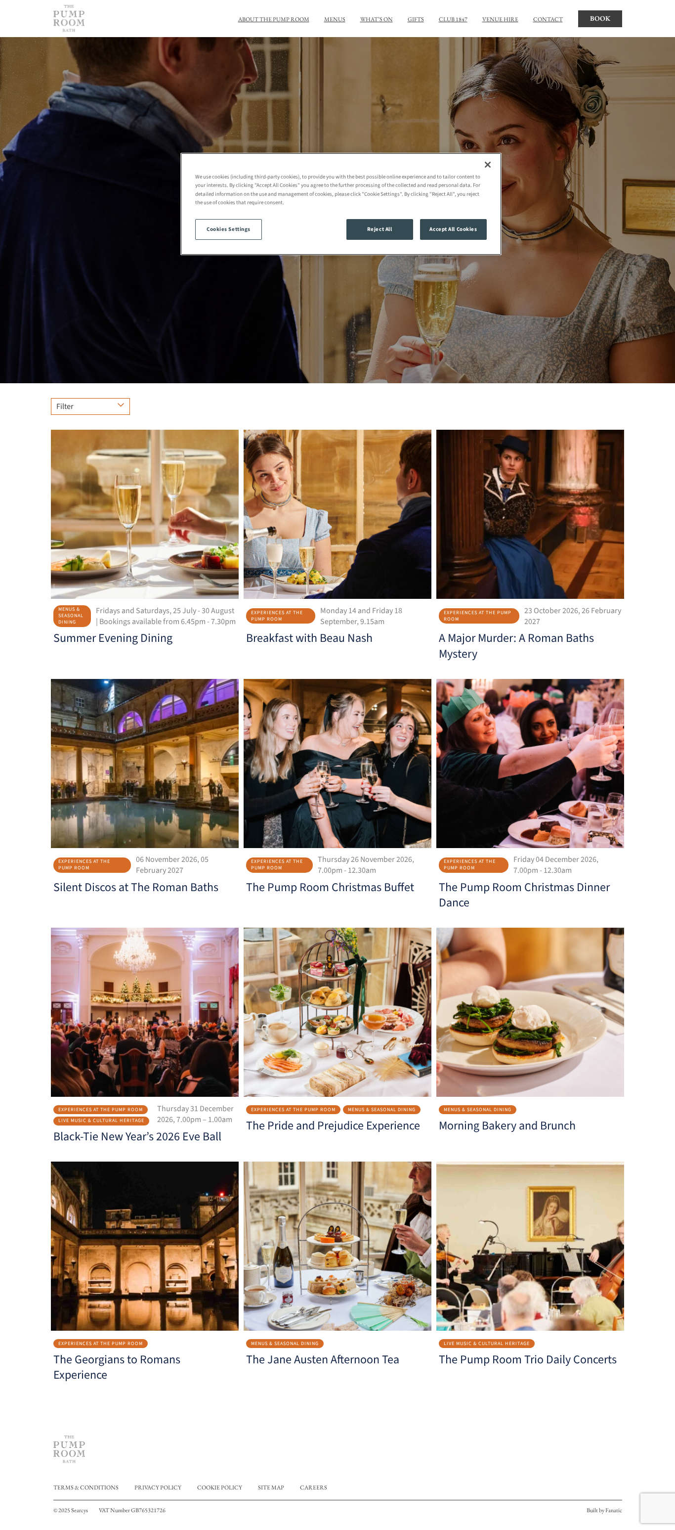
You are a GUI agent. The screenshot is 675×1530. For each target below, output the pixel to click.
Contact (548, 19)
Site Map (271, 1487)
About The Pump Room (273, 19)
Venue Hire (500, 19)
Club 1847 (453, 19)
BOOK (600, 18)
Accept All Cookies (453, 229)
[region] (341, 204)
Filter (65, 406)
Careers (313, 1487)
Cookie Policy (219, 1487)
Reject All (379, 229)
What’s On (376, 19)
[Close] (488, 165)
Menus (334, 19)
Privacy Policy (157, 1487)
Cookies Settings (229, 229)
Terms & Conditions (86, 1487)
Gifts (416, 19)
